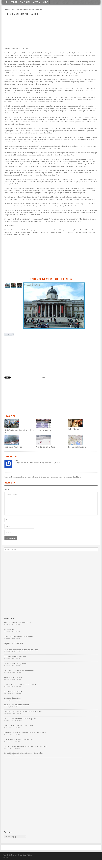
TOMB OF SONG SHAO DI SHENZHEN (16, 705)
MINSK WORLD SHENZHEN (13, 677)
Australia (36, 2)
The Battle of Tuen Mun (12, 698)
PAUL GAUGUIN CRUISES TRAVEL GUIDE (17, 622)
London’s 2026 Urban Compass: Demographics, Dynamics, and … (26, 746)
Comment (7, 489)
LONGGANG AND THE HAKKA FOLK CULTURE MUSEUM (23, 712)
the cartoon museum (54, 477)
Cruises (45, 2)
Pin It (44, 377)
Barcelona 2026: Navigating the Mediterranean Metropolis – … (25, 732)
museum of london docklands (35, 477)
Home (6, 2)
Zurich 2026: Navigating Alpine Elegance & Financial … (23, 753)
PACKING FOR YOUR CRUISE (13, 643)
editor (16, 460)
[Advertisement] (51, 32)
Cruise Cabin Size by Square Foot (15, 663)
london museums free (16, 477)
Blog (13, 9)
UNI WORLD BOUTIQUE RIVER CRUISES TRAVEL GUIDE (22, 684)
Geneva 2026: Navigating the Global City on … (20, 739)
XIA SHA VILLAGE (10, 629)
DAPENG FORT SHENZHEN (13, 691)
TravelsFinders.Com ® (11, 855)
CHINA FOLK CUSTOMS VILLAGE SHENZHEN (19, 670)
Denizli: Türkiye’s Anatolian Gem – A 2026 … (19, 725)
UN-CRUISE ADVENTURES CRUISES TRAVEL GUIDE (21, 650)
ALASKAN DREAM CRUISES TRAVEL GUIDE (18, 636)
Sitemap (6, 857)
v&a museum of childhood (72, 477)
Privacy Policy (25, 2)
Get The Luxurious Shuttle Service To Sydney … (20, 718)
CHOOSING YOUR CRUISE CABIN (15, 657)
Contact (14, 2)
